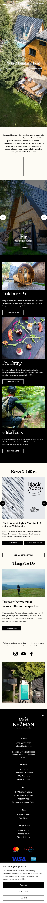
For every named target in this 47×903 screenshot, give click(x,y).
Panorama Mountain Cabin (23, 802)
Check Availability (34, 543)
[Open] (23, 682)
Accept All (23, 885)
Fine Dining (24, 818)
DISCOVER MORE (13, 312)
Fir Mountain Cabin (23, 792)
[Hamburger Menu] (4, 4)
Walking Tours (23, 834)
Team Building (23, 837)
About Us (23, 769)
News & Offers (23, 780)
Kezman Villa (23, 799)
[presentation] (3, 217)
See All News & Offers (23, 555)
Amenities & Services (23, 773)
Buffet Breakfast (23, 815)
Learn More (12, 543)
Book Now (40, 4)
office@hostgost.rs (23, 746)
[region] (23, 883)
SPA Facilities (24, 776)
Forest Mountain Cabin (23, 795)
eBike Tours (23, 830)
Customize (24, 891)
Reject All (23, 898)
